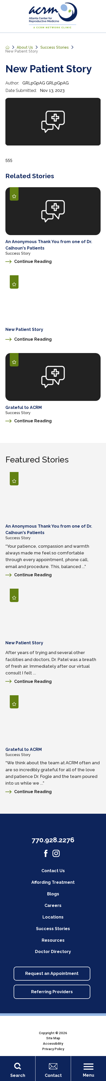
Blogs (53, 893)
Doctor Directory (53, 951)
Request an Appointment (51, 973)
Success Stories (54, 47)
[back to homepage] (7, 47)
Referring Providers (52, 991)
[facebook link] (45, 853)
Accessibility (53, 1043)
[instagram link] (56, 853)
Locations (53, 917)
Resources (53, 940)
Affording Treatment (53, 882)
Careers (53, 905)
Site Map (53, 1038)
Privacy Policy (53, 1049)
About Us (25, 47)
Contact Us (53, 870)
